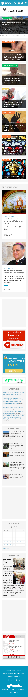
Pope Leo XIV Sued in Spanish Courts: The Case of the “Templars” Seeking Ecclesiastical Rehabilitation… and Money (16, 435)
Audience (18, 670)
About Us (8, 670)
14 (7, 539)
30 (14, 545)
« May (4, 548)
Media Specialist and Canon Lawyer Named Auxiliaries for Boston (13, 221)
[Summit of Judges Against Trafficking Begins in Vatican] (14, 121)
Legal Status (20, 673)
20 (4, 542)
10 (17, 536)
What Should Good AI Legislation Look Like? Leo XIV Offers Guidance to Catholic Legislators (13, 394)
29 (11, 545)
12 (23, 536)
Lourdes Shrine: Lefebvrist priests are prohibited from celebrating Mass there (16, 445)
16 (14, 539)
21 (7, 542)
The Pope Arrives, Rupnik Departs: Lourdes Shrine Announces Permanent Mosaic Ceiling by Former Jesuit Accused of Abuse (13, 417)
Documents (6, 65)
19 (23, 539)
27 (4, 545)
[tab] (8, 636)
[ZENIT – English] (8, 3)
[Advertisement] (14, 313)
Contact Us (17, 676)
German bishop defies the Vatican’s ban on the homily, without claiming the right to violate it (16, 477)
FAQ (13, 670)
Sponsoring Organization (9, 673)
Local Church (9, 216)
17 (17, 539)
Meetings (6, 89)
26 (23, 542)
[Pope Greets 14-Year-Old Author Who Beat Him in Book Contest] (14, 98)
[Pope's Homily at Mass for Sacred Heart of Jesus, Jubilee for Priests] (14, 74)
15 (11, 539)
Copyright (10, 676)
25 (20, 542)
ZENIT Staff (7, 235)
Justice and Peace (8, 42)
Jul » (8, 548)
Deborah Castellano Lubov (9, 31)
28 (7, 545)
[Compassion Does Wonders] (14, 169)
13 (4, 539)
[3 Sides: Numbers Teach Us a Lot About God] (14, 145)
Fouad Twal (7, 289)
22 (11, 542)
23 (14, 542)
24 (17, 542)
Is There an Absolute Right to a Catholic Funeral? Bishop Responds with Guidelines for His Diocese (16, 455)
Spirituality (14, 65)
